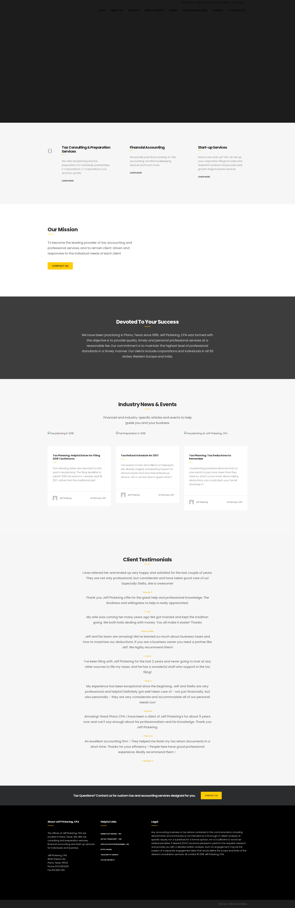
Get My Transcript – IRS (111, 839)
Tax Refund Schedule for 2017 (140, 455)
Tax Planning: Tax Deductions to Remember (210, 457)
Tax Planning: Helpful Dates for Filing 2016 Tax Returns (76, 457)
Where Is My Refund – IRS (111, 834)
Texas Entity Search (109, 855)
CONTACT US (60, 266)
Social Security (108, 860)
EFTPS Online (106, 849)
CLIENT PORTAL (238, 2)
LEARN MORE (68, 180)
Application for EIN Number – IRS (115, 844)
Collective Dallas (237, 904)
